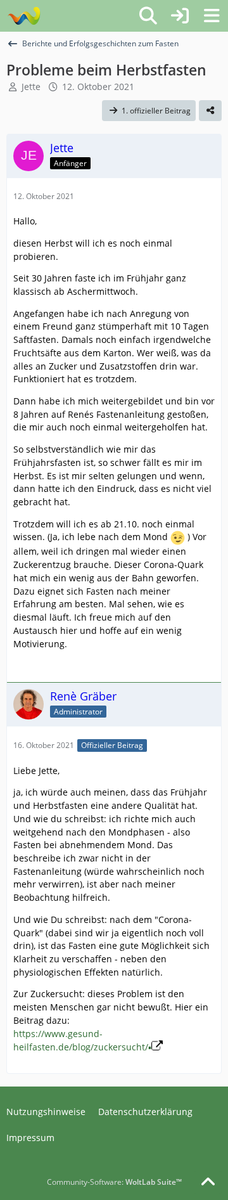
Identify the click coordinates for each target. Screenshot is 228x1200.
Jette (31, 87)
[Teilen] (210, 111)
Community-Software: (114, 1182)
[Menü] (211, 16)
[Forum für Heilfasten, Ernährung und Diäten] (24, 16)
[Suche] (148, 16)
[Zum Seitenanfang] (208, 1182)
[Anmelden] (180, 16)
